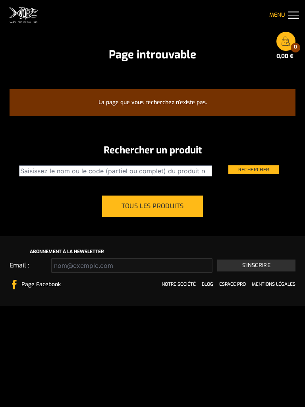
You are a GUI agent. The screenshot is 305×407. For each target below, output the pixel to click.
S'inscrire (256, 265)
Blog (207, 284)
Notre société (179, 284)
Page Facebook (41, 284)
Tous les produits (153, 206)
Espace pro (232, 284)
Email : (19, 265)
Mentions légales (273, 284)
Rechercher (253, 170)
